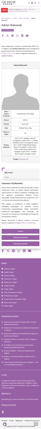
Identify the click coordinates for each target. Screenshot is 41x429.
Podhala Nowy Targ (8, 53)
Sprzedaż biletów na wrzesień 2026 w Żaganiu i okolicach (20, 341)
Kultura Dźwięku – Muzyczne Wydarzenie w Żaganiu (19, 352)
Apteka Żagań (9, 272)
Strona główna (5, 18)
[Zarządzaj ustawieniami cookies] (5, 424)
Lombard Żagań (9, 275)
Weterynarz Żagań (10, 282)
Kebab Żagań (8, 306)
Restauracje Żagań (10, 302)
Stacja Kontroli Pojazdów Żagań (15, 299)
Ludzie (15, 18)
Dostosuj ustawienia (20, 237)
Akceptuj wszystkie (20, 244)
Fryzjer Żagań (8, 289)
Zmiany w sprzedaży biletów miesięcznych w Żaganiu (19, 358)
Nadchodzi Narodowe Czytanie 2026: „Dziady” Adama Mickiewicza (20, 323)
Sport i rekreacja (24, 18)
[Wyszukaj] (35, 3)
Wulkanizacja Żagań (11, 296)
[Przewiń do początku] (36, 424)
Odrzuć (20, 231)
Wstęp (6, 177)
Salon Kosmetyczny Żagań (13, 292)
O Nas (11, 420)
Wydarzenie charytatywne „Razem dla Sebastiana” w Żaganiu (21, 329)
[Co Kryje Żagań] (8, 3)
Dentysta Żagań (9, 269)
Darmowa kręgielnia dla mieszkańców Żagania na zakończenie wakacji (21, 335)
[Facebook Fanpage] (28, 2)
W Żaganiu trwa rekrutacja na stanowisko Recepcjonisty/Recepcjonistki (18, 346)
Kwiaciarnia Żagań (10, 279)
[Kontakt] (31, 2)
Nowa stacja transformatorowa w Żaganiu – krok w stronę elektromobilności (21, 363)
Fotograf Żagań (9, 285)
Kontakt (35, 399)
